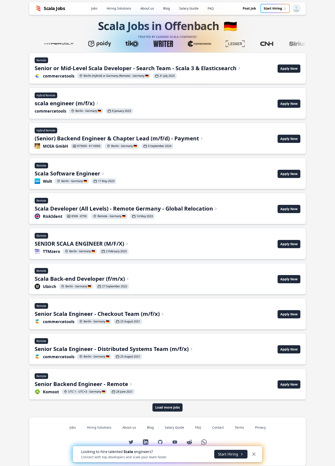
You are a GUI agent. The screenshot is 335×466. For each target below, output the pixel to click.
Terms (239, 427)
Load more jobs (167, 407)
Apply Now (289, 68)
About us (147, 8)
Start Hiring (273, 8)
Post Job (249, 8)
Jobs (94, 8)
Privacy (260, 427)
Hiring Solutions (119, 8)
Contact (218, 427)
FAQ (211, 8)
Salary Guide (188, 8)
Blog (166, 8)
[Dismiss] (253, 454)
